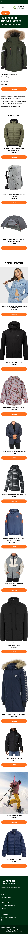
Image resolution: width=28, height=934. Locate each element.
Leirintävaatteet (11, 74)
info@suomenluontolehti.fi (22, 1)
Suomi (3, 1)
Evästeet (19, 930)
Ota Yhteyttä (13, 930)
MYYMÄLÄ (5, 13)
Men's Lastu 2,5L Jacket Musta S (14, 362)
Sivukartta (19, 931)
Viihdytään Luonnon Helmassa (10, 900)
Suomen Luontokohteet (9, 905)
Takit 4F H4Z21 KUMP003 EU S (14, 859)
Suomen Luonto (7, 897)
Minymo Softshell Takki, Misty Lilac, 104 (14, 407)
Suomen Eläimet (7, 902)
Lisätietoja (14, 89)
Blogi (4, 908)
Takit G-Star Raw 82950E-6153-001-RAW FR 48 (14, 451)
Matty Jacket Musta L (14, 645)
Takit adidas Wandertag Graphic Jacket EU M (14, 495)
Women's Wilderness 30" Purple (14, 816)
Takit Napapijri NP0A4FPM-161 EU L (14, 584)
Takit (17, 74)
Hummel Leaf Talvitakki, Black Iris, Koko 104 (14, 714)
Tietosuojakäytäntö (11, 931)
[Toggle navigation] (2, 7)
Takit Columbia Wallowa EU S (14, 758)
